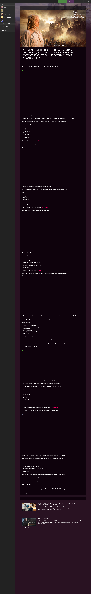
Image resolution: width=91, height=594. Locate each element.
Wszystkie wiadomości (28, 7)
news (26, 496)
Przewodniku (41, 140)
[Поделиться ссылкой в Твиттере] (41, 493)
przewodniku (45, 207)
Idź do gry (45, 488)
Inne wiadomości (58, 488)
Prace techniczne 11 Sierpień (46, 518)
